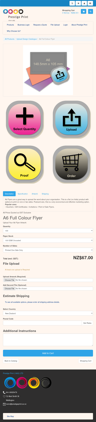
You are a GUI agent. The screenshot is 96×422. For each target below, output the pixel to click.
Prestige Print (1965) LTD (13, 373)
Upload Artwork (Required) (14, 276)
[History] (72, 3)
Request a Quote (40, 24)
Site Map (10, 416)
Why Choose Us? (14, 31)
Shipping (45, 193)
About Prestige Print (79, 24)
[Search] (90, 11)
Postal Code (8, 318)
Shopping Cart (85, 361)
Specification (23, 193)
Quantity (6, 226)
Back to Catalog (11, 361)
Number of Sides (10, 245)
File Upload (55, 24)
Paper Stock (8, 236)
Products (10, 24)
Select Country (9, 309)
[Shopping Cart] (78, 3)
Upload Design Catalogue (26, 39)
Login (65, 24)
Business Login (24, 24)
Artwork (35, 193)
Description (9, 193)
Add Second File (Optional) (14, 285)
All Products (9, 39)
